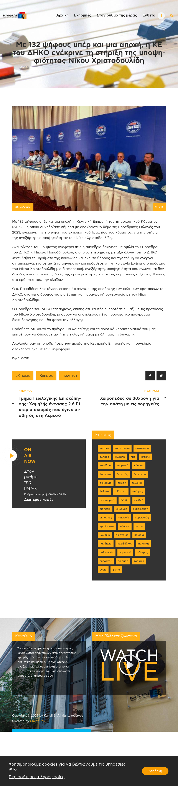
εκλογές (121, 509)
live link (104, 448)
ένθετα (104, 491)
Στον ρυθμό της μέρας (31, 479)
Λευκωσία (140, 474)
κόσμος (125, 526)
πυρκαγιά (125, 552)
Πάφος (121, 483)
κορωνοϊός (142, 517)
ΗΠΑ (133, 456)
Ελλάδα (104, 456)
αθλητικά (121, 491)
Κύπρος (46, 375)
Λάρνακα (105, 474)
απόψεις (137, 491)
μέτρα (139, 526)
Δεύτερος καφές (38, 500)
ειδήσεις (22, 375)
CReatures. (38, 721)
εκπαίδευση (140, 509)
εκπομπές (106, 517)
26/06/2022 (22, 207)
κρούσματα (107, 526)
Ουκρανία (106, 483)
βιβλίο (124, 500)
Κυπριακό (122, 465)
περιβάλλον (124, 543)
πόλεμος (142, 552)
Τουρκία (137, 483)
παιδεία (139, 535)
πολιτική (70, 375)
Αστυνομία (142, 448)
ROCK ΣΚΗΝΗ (122, 448)
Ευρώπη (120, 456)
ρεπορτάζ (106, 561)
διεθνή (138, 500)
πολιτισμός (107, 552)
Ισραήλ (145, 456)
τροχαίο (139, 561)
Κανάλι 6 (105, 465)
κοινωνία (123, 517)
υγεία (103, 569)
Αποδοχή (155, 771)
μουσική (105, 535)
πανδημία (106, 543)
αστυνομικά (107, 500)
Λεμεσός (122, 474)
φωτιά (116, 569)
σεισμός (123, 561)
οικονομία (122, 535)
